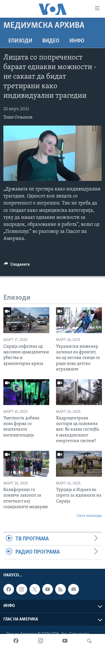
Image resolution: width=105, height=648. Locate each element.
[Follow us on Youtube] (47, 589)
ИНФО (76, 41)
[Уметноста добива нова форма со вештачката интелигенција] (26, 392)
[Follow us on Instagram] (21, 589)
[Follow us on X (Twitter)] (34, 589)
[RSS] (60, 589)
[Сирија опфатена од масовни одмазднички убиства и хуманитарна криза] (26, 320)
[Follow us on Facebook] (8, 589)
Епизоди (20, 41)
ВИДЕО (50, 41)
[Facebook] (16, 641)
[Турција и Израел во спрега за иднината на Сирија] (79, 464)
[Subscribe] (73, 589)
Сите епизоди (89, 516)
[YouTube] (65, 641)
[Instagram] (40, 641)
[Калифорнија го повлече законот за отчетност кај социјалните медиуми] (26, 464)
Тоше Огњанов (17, 117)
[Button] (17, 265)
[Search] (89, 641)
